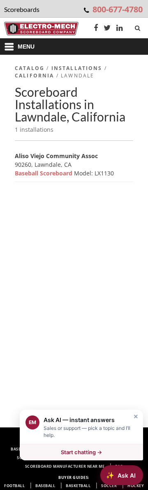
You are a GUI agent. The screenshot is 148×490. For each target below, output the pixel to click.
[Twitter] (107, 29)
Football (14, 485)
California (34, 75)
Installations (76, 68)
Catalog (29, 68)
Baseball (45, 485)
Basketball (78, 485)
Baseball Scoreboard (44, 173)
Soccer (109, 485)
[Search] (138, 26)
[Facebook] (96, 29)
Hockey (135, 485)
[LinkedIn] (119, 29)
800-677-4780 (117, 9)
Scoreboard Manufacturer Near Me (65, 466)
